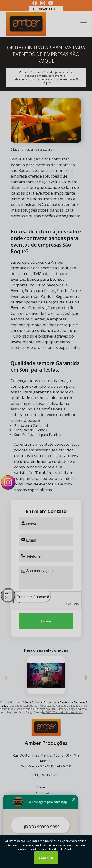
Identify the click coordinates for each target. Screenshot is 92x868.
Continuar (46, 858)
